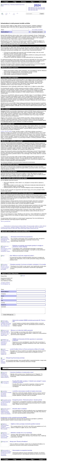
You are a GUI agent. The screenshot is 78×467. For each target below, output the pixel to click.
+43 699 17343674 (5, 282)
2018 (36, 8)
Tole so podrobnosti (5, 221)
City (2, 300)
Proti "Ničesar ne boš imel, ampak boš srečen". (22, 255)
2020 (41, 8)
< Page (14, 1)
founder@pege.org (5, 284)
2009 (32, 7)
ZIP (2, 298)
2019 (39, 8)
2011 (36, 7)
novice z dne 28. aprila (6, 131)
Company (3, 293)
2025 (34, 10)
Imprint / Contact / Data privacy (10, 273)
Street (2, 296)
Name (2, 29)
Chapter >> (41, 1)
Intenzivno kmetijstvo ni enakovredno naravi (21, 372)
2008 (29, 7)
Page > (32, 1)
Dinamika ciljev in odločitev (19, 408)
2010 (34, 7)
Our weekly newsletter (37, 29)
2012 (39, 7)
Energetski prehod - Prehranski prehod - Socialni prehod (27, 399)
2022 (29, 10)
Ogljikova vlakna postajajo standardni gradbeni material (25, 423)
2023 (32, 10)
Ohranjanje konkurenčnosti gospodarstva (22, 236)
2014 (44, 7)
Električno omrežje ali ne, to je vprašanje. (21, 432)
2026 (36, 10)
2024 (37, 5)
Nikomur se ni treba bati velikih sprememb (22, 330)
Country (3, 302)
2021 (44, 8)
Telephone (3, 304)
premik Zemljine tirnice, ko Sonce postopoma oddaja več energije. (27, 349)
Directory (23, 1)
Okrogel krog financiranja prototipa (15, 357)
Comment (3, 306)
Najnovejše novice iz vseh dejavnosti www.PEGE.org (16, 231)
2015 (29, 8)
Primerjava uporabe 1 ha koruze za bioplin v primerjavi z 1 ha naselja (28, 264)
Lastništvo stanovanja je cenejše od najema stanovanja (27, 391)
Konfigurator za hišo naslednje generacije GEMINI (14, 417)
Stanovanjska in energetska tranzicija (22, 450)
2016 (32, 8)
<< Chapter (5, 1)
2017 (34, 8)
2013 (41, 7)
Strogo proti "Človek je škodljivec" (19, 441)
